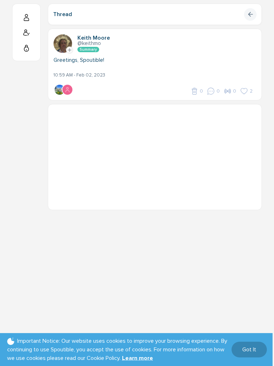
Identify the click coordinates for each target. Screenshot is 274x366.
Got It (249, 349)
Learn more (137, 358)
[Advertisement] (155, 154)
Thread (62, 14)
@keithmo (89, 43)
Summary (88, 49)
